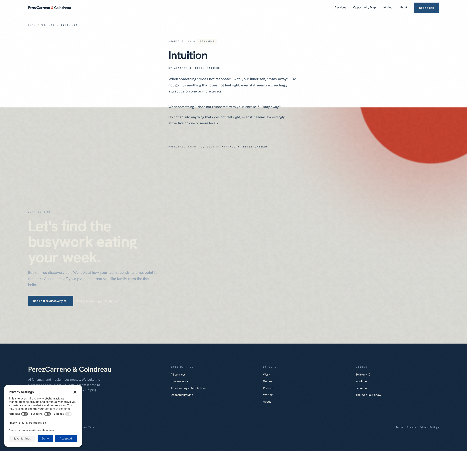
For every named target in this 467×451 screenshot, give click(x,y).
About (403, 7)
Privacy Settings (429, 427)
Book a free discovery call (50, 301)
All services (178, 374)
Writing (387, 7)
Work (266, 374)
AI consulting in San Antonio (189, 388)
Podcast (268, 388)
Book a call (426, 8)
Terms (399, 427)
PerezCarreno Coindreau (49, 7)
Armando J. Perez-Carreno (197, 68)
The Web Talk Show (368, 395)
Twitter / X (363, 374)
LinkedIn (361, 388)
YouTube (361, 381)
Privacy (411, 427)
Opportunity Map (364, 7)
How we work (179, 381)
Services (340, 7)
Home (32, 24)
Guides (267, 381)
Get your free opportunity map (98, 301)
